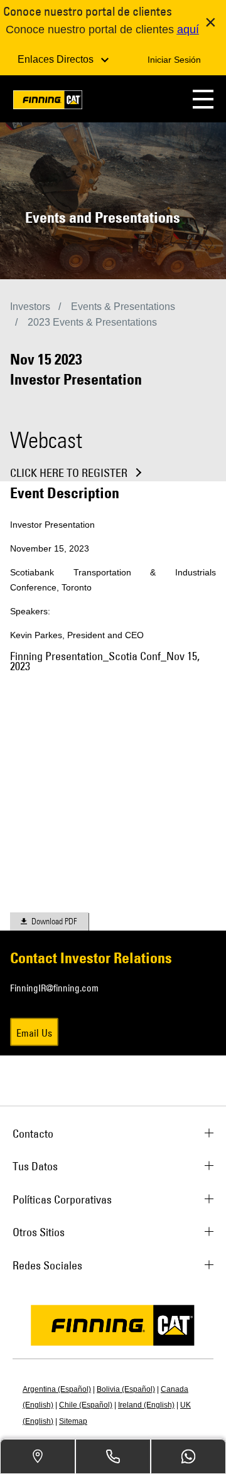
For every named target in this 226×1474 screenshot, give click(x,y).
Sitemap (73, 1421)
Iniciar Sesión (174, 60)
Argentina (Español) (57, 1389)
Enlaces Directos (57, 59)
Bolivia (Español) (126, 1389)
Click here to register (68, 473)
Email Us (34, 1033)
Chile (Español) (85, 1405)
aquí (188, 29)
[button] (203, 98)
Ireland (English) (146, 1405)
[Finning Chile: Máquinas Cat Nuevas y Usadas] (47, 102)
